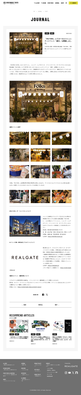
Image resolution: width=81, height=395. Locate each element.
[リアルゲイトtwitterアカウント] (73, 373)
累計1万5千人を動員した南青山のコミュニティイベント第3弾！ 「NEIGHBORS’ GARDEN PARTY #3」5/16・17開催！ (40, 339)
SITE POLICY (37, 369)
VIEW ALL (40, 304)
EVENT (46, 11)
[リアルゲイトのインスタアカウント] (66, 3)
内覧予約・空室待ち (51, 370)
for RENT (38, 3)
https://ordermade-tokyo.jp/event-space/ (29, 287)
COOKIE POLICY (37, 374)
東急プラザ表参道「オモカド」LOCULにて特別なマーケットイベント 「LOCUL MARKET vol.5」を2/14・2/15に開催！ (62, 339)
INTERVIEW (23, 373)
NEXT (56, 304)
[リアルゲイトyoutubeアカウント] (69, 373)
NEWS (52, 33)
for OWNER (23, 378)
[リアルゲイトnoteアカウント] (76, 373)
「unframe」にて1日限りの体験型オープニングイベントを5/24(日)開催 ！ (19, 337)
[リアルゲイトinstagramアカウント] (66, 373)
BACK (25, 304)
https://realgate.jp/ (53, 265)
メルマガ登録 (50, 368)
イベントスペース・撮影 (52, 372)
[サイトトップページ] (12, 3)
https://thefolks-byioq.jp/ (55, 236)
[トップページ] (71, 366)
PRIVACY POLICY (37, 363)
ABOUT (62, 3)
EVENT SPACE (50, 3)
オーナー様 (49, 374)
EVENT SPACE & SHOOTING (9, 373)
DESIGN (44, 3)
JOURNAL (57, 3)
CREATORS (23, 368)
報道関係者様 (50, 376)
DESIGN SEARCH (6, 368)
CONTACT (74, 3)
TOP (34, 11)
